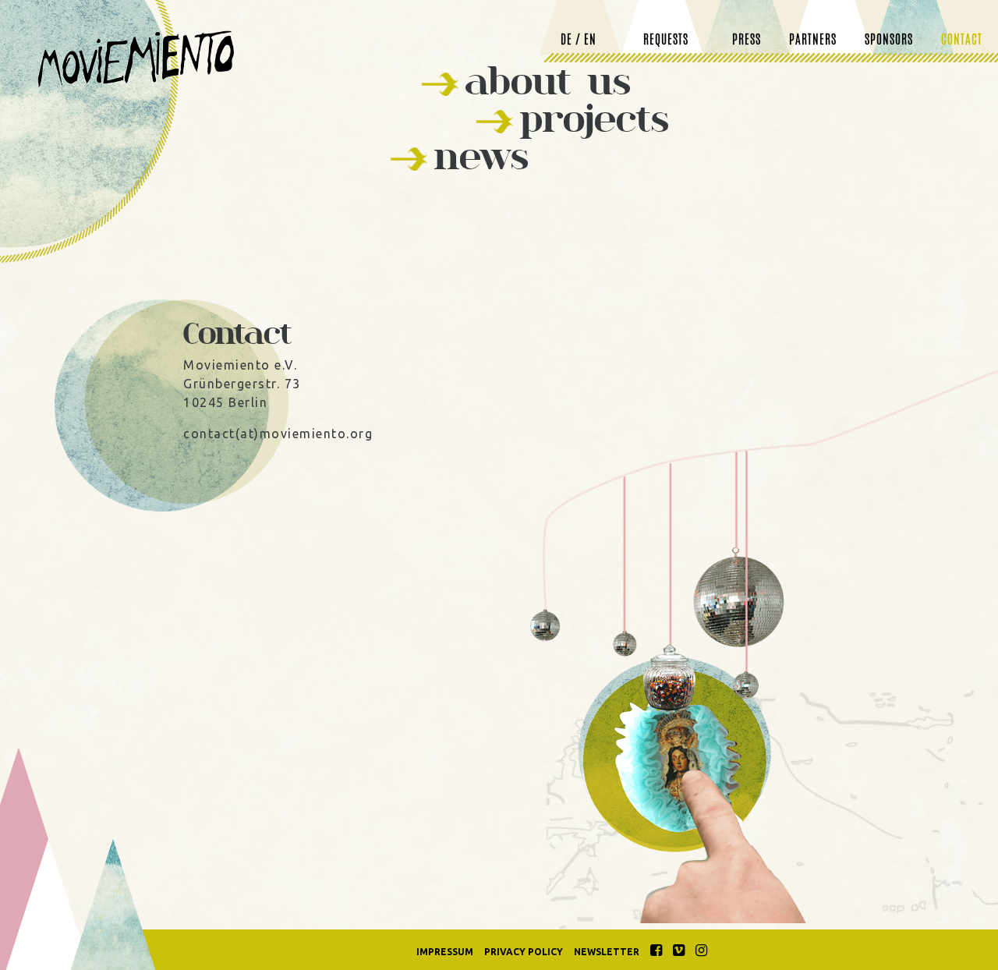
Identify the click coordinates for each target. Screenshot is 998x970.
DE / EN (578, 40)
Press (746, 40)
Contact (961, 40)
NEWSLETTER (606, 952)
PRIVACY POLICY (523, 952)
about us (548, 80)
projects (594, 118)
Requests (665, 40)
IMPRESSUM (444, 952)
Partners (813, 40)
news (481, 155)
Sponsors (889, 40)
